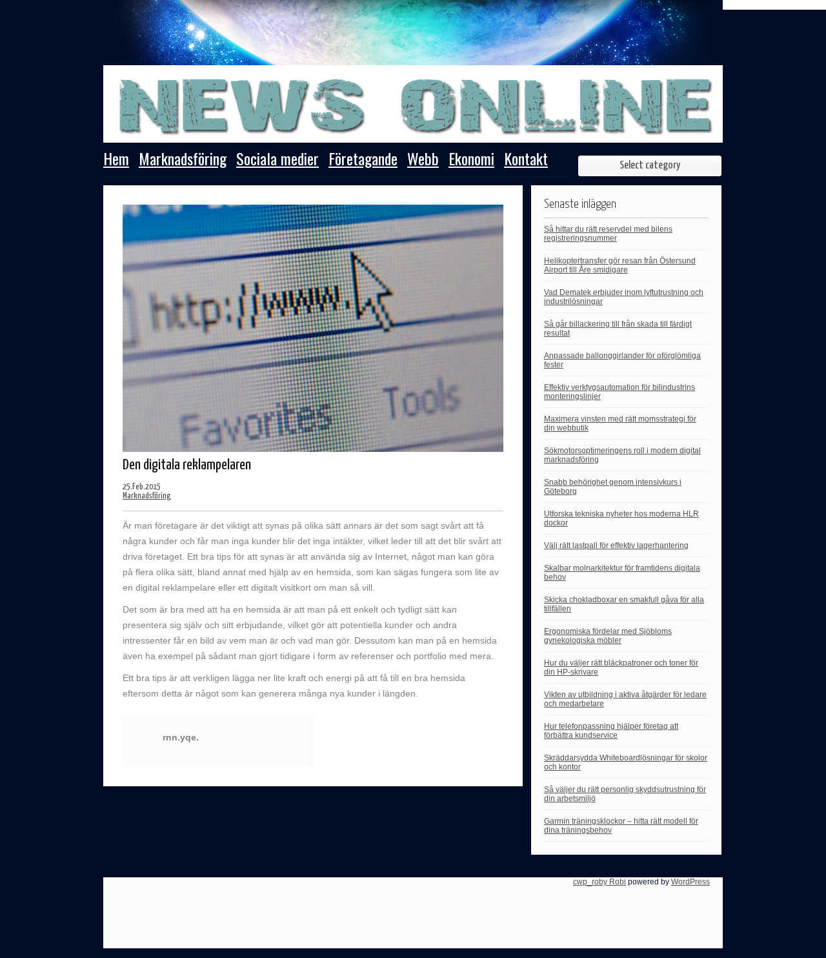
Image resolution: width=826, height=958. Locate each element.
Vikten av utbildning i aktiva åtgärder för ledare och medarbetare (625, 699)
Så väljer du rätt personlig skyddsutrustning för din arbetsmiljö (625, 794)
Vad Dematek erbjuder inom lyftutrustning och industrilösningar (623, 297)
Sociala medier (277, 160)
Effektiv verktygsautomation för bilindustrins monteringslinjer (619, 392)
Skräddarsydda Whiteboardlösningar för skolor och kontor (625, 762)
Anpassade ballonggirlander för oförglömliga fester (622, 360)
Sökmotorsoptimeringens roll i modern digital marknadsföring (622, 455)
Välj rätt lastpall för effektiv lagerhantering (616, 545)
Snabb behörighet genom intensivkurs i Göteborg (612, 487)
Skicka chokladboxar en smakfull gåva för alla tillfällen (624, 604)
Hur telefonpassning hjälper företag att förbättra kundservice (611, 731)
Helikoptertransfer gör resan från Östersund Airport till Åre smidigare (620, 265)
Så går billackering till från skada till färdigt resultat (618, 329)
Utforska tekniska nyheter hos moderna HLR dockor (621, 518)
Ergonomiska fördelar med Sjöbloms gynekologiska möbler (608, 636)
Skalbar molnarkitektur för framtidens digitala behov (622, 573)
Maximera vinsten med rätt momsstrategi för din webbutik (620, 423)
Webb (423, 160)
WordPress (690, 881)
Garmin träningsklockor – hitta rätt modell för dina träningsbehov (621, 826)
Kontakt (526, 160)
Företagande (363, 160)
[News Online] (413, 134)
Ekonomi (471, 160)
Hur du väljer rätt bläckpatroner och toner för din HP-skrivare (621, 667)
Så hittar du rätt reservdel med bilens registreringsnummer (608, 234)
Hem (116, 160)
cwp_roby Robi (599, 881)
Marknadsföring (183, 160)
